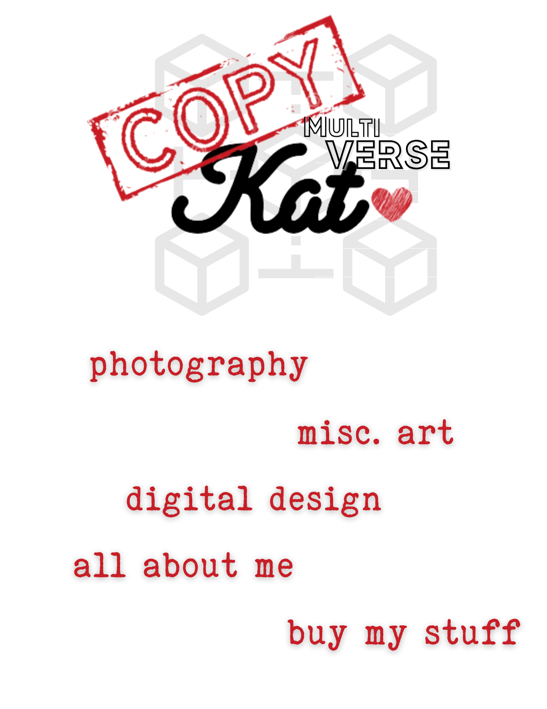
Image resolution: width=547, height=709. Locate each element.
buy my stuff (404, 632)
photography (198, 363)
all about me (183, 564)
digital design (253, 498)
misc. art (375, 432)
